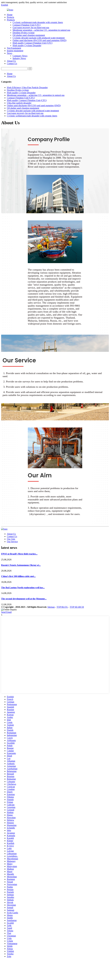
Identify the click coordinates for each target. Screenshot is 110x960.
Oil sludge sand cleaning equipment (29, 35)
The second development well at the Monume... (24, 598)
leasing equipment (15, 50)
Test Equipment (14, 48)
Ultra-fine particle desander (19, 103)
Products (11, 20)
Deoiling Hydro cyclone (24, 32)
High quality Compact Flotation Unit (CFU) (32, 43)
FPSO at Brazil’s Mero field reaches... (19, 554)
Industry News (19, 58)
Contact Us (12, 63)
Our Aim (11, 539)
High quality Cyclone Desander (27, 45)
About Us (11, 61)
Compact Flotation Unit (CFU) (27, 25)
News (9, 53)
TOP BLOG (62, 607)
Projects (10, 17)
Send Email (6, 612)
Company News (20, 56)
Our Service (12, 541)
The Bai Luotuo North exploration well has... (23, 587)
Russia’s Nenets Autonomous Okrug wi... (21, 565)
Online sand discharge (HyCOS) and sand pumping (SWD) (39, 40)
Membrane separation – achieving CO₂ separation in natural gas (41, 30)
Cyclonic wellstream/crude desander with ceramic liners (38, 22)
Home (9, 14)
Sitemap (51, 607)
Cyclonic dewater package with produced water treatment (39, 38)
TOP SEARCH (77, 607)
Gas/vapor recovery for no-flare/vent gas (31, 27)
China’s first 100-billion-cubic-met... (18, 576)
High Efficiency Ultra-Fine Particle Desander (27, 87)
